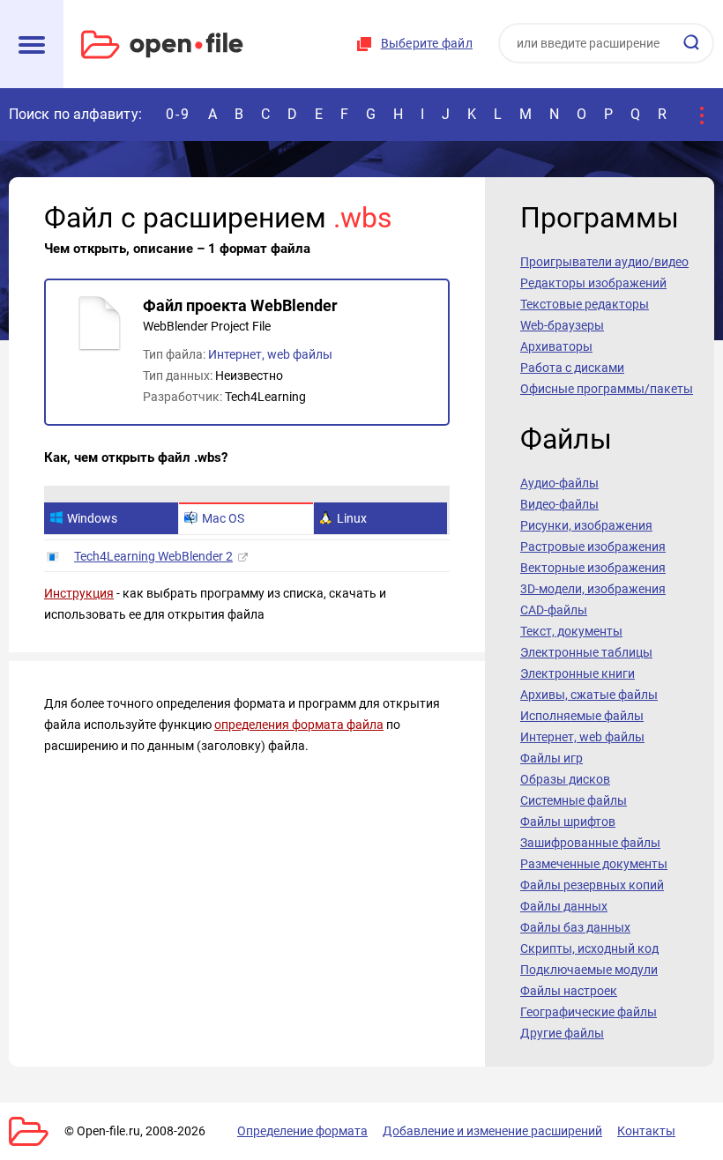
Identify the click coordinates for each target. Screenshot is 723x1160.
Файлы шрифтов (567, 821)
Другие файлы (562, 1033)
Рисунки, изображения (586, 525)
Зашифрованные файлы (590, 843)
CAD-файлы (553, 610)
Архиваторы (556, 346)
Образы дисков (565, 779)
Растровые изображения (593, 546)
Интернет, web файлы (270, 354)
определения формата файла (299, 725)
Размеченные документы (593, 864)
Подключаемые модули (589, 970)
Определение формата (302, 1131)
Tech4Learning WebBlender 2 (153, 556)
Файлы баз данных (575, 927)
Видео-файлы (559, 504)
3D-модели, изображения (593, 589)
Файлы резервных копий (592, 885)
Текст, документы (571, 631)
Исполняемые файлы (582, 716)
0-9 (178, 114)
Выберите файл (427, 43)
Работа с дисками (572, 368)
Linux (352, 518)
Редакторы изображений (593, 283)
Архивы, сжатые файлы (589, 695)
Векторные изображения (593, 568)
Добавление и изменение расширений (492, 1131)
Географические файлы (588, 1012)
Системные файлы (573, 800)
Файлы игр (551, 758)
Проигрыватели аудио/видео (604, 262)
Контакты (646, 1131)
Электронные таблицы (586, 652)
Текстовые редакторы (584, 304)
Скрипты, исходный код (589, 948)
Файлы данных (563, 906)
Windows (92, 518)
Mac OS (223, 518)
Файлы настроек (568, 991)
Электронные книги (577, 673)
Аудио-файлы (559, 483)
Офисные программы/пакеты (606, 389)
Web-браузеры (562, 325)
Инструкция (79, 593)
